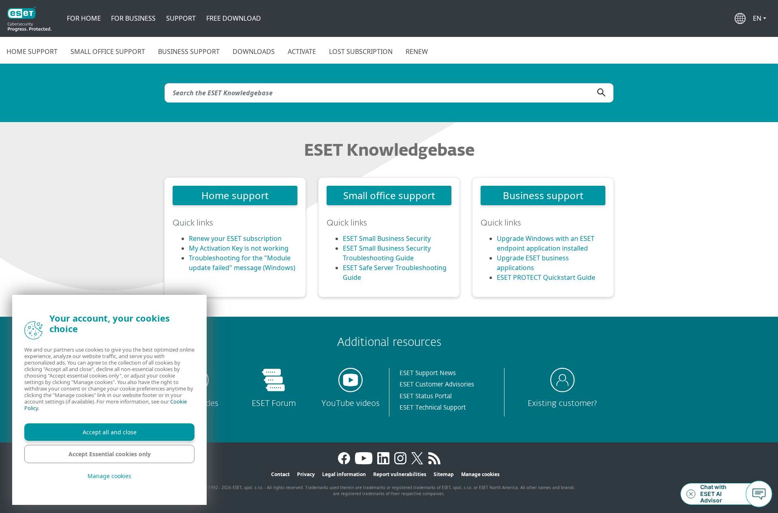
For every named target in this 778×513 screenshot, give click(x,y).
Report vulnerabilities (399, 474)
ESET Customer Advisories (437, 385)
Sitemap (444, 474)
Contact (280, 474)
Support (181, 18)
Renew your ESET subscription (235, 238)
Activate (302, 51)
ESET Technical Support (433, 408)
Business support (189, 51)
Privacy (306, 474)
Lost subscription (361, 51)
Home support (32, 51)
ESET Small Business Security (387, 238)
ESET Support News (428, 373)
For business (133, 18)
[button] (760, 18)
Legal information (344, 474)
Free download (233, 18)
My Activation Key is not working (239, 248)
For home (84, 18)
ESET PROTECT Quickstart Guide (546, 277)
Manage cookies (480, 474)
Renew (417, 51)
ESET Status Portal (426, 396)
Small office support (108, 51)
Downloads (254, 51)
